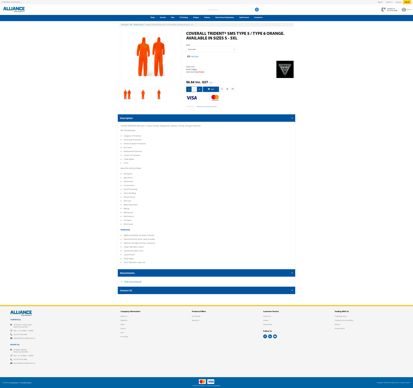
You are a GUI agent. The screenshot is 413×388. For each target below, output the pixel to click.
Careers (266, 320)
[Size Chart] (188, 55)
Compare (398, 2)
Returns (337, 324)
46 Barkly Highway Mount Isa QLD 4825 (21, 351)
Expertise (124, 320)
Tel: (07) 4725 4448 (20, 334)
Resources (195, 320)
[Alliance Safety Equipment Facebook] (265, 336)
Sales (122, 324)
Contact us (267, 316)
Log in (407, 2)
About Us (124, 316)
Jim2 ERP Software (26, 382)
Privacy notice (340, 328)
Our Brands (196, 316)
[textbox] (229, 10)
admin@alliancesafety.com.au (24, 338)
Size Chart (194, 56)
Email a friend (232, 89)
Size (187, 45)
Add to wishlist (222, 89)
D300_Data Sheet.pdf (132, 281)
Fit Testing (124, 337)
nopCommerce (14, 382)
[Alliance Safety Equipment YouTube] (275, 336)
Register (380, 2)
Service (123, 328)
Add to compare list (227, 89)
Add (211, 89)
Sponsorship (267, 324)
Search (257, 10)
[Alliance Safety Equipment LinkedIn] (270, 336)
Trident (194, 69)
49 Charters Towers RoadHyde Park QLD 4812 (23, 326)
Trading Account (340, 316)
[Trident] (285, 69)
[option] (127, 94)
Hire (122, 333)
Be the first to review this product (207, 106)
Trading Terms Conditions (344, 320)
